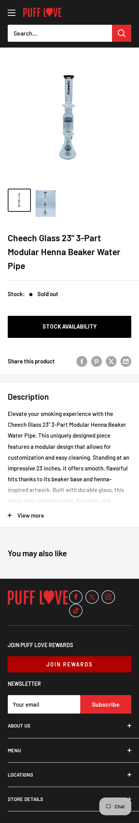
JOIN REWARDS (69, 664)
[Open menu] (11, 13)
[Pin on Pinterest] (96, 361)
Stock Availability (69, 327)
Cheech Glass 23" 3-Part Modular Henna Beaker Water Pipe (64, 251)
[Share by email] (125, 361)
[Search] (121, 33)
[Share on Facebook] (81, 361)
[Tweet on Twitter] (111, 361)
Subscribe (106, 704)
